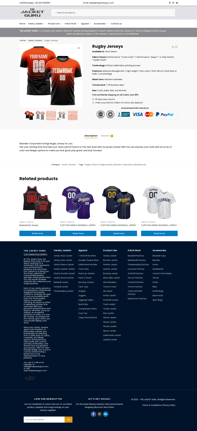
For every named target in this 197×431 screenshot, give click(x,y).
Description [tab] (90, 135)
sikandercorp (140, 164)
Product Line (110, 250)
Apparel (82, 250)
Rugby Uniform (92, 164)
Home (23, 40)
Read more (37, 233)
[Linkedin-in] (105, 414)
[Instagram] (99, 414)
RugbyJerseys (106, 164)
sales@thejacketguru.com (101, 2)
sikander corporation (123, 164)
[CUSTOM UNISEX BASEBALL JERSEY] (78, 202)
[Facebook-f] (93, 414)
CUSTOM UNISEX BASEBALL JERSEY (78, 225)
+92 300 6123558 (42, 2)
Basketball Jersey (28, 225)
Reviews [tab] (105, 135)
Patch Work (134, 250)
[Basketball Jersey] (37, 202)
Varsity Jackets (35, 40)
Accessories (159, 250)
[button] (78, 48)
